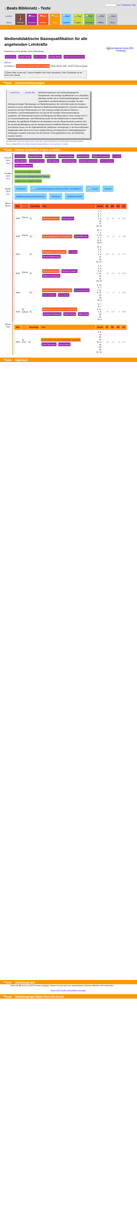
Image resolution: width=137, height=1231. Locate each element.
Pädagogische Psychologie (54, 252)
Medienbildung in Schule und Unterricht (59, 309)
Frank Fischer (25, 57)
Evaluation (21, 189)
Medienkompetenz (51, 271)
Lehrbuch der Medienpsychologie (57, 290)
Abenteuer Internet (51, 218)
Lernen (95, 189)
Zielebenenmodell (74, 196)
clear (8, 163)
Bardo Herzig (83, 156)
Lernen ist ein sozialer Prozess (28, 181)
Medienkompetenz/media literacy (31, 196)
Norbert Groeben (66, 156)
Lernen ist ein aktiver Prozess (27, 172)
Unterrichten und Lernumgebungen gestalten (61, 340)
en (119, 5)
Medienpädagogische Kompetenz (57, 236)
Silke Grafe (50, 156)
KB (7, 160)
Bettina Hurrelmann (101, 156)
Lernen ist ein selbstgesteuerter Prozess (32, 176)
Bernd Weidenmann (23, 166)
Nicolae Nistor (55, 57)
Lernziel (108, 189)
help (134, 5)
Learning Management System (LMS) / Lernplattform (58, 189)
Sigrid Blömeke (35, 156)
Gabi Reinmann (69, 161)
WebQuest (55, 196)
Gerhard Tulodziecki (88, 161)
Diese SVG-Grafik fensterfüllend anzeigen (68, 990)
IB (9, 160)
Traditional (126, 5)
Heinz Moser (53, 161)
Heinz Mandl (20, 161)
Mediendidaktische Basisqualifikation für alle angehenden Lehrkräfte (47, 144)
